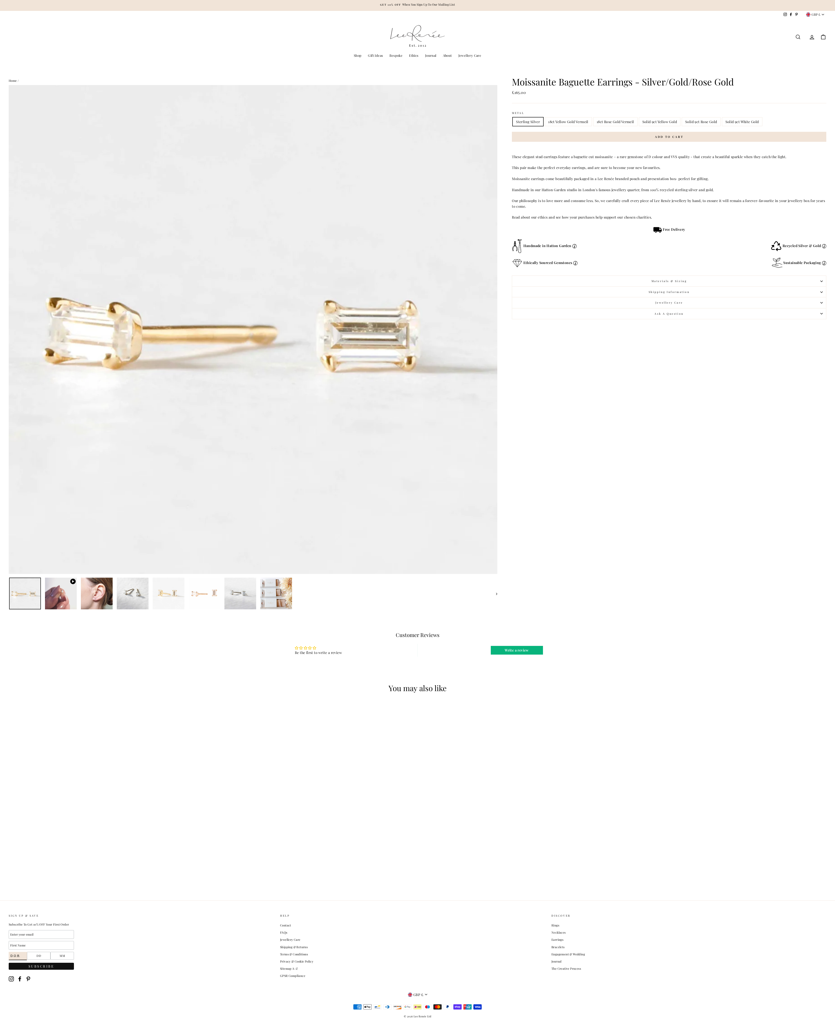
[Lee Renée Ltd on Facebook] (19, 979)
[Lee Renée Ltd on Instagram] (11, 979)
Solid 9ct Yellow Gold (659, 121)
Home (13, 80)
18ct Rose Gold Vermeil (615, 121)
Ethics (413, 55)
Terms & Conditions (294, 954)
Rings (555, 925)
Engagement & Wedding (568, 954)
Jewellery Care (469, 55)
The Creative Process (566, 968)
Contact (285, 925)
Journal (430, 55)
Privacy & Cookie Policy (296, 961)
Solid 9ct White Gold (742, 121)
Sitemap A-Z (289, 968)
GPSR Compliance (292, 976)
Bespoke (395, 55)
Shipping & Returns (294, 947)
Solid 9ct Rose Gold (701, 121)
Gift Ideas (375, 55)
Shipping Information (669, 292)
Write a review (517, 650)
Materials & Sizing (669, 281)
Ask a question (669, 313)
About (447, 55)
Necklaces (558, 932)
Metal (518, 113)
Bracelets (558, 947)
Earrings (557, 939)
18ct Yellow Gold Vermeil (568, 121)
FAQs (283, 932)
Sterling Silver (528, 121)
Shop (358, 55)
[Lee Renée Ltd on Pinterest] (28, 979)
